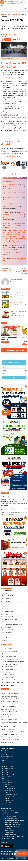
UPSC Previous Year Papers (9, 794)
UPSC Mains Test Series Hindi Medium (12, 667)
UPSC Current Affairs (7, 800)
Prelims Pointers (12, 14)
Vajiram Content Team (10, 34)
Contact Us (4, 754)
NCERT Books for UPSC (7, 616)
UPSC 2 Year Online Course (8, 656)
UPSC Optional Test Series (8, 680)
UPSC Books (4, 614)
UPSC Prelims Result (7, 630)
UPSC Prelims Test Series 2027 (10, 669)
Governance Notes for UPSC (9, 714)
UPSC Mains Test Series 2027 (9, 664)
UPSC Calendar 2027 (11, 253)
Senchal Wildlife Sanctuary (17, 293)
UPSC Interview (5, 784)
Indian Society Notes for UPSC (9, 711)
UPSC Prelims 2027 (6, 598)
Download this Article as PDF (14, 350)
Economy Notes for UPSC (8, 726)
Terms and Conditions (7, 756)
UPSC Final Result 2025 (7, 796)
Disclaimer (4, 752)
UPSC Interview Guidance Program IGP (12, 682)
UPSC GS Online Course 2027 (9, 651)
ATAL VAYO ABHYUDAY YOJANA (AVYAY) (21, 271)
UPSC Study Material (7, 677)
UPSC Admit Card (6, 627)
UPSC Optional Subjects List (9, 619)
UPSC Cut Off (5, 637)
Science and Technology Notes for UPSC (12, 731)
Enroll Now (5, 341)
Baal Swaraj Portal (6, 270)
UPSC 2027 (4, 593)
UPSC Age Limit (5, 606)
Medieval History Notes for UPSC (10, 696)
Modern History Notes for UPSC (10, 698)
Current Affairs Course (7, 685)
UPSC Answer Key (6, 802)
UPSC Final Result (6, 635)
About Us (3, 751)
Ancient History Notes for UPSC (10, 693)
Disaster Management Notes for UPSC (11, 737)
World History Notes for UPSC (9, 701)
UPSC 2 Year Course (7, 654)
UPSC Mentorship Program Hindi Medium (12, 661)
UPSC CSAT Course (6, 672)
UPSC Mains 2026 (6, 601)
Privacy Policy (5, 758)
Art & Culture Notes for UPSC (9, 706)
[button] (21, 9)
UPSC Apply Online (6, 603)
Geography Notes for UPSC (8, 709)
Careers (3, 760)
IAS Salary (4, 622)
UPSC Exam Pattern (6, 777)
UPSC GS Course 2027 (7, 648)
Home (2, 14)
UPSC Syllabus (5, 609)
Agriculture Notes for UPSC (8, 729)
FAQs (2, 762)
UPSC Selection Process (8, 788)
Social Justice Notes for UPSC (9, 719)
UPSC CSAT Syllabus (7, 790)
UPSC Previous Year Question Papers (11, 624)
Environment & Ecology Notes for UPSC (12, 734)
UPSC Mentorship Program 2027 (10, 659)
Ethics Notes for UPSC (7, 742)
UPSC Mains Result (6, 632)
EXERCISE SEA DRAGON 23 (13, 157)
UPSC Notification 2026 (7, 590)
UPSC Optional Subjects (7, 786)
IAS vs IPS (4, 640)
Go (14, 377)
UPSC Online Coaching (7, 674)
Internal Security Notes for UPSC (10, 739)
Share (7, 39)
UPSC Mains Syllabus (7, 611)
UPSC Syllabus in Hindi (7, 775)
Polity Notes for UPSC (7, 717)
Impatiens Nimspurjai (16, 302)
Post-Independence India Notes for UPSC (12, 704)
